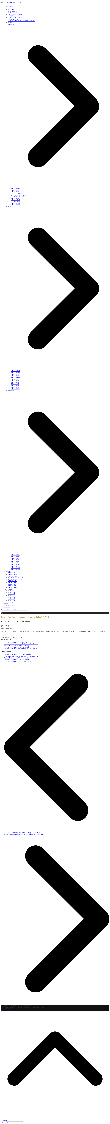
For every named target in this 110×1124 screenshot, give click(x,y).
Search (3, 1122)
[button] (14, 610)
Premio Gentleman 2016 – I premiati (16, 647)
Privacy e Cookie (6, 1010)
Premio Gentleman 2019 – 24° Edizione (17, 642)
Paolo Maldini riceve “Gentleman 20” (16, 645)
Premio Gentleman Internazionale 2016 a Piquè (20, 649)
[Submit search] (22, 1122)
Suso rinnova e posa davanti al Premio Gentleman (21, 644)
